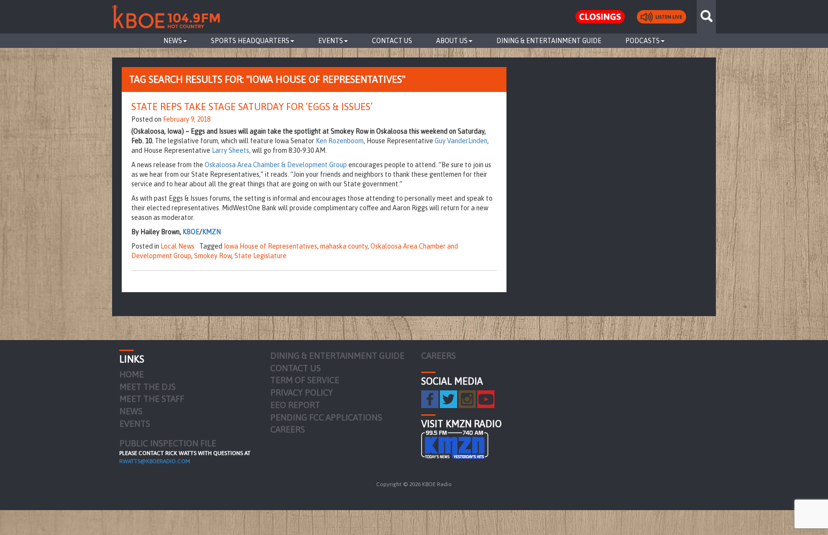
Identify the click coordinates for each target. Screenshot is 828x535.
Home (131, 374)
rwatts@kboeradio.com (154, 461)
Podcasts (642, 41)
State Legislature (260, 256)
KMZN (211, 232)
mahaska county (344, 246)
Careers (287, 429)
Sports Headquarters (250, 41)
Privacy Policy (301, 392)
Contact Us (392, 41)
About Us (452, 41)
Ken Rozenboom (340, 141)
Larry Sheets (230, 150)
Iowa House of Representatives (270, 246)
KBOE (191, 232)
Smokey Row (212, 256)
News (172, 41)
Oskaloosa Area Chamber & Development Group (276, 165)
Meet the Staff (151, 399)
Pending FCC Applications (326, 417)
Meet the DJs (147, 387)
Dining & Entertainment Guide (548, 41)
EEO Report (295, 405)
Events (330, 41)
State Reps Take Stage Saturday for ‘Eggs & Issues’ (252, 106)
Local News (178, 246)
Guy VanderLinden (461, 141)
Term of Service (304, 380)
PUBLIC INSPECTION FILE (167, 443)
